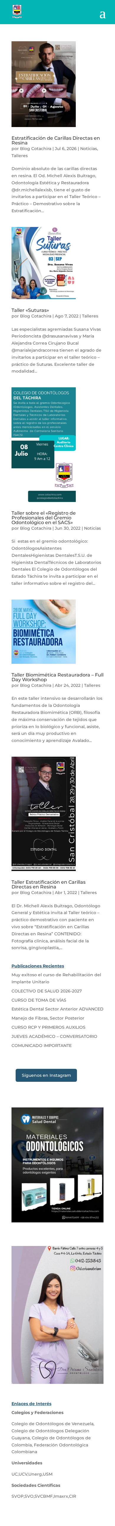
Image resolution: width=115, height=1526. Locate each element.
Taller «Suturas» (30, 310)
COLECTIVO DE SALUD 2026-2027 (47, 991)
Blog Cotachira (35, 148)
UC (15, 1474)
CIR (72, 1496)
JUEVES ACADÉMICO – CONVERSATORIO (54, 1036)
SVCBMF (43, 1496)
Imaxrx (61, 1496)
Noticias (88, 148)
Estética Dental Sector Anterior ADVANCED (58, 1009)
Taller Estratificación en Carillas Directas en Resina (49, 884)
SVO (29, 1496)
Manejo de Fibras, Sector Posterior (48, 1018)
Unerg (35, 1474)
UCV (23, 1474)
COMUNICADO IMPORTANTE (42, 1045)
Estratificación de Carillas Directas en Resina (56, 140)
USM (47, 1474)
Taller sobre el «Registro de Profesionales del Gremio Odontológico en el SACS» (44, 517)
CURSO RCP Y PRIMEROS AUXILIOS (49, 1027)
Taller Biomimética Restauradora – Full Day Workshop (58, 677)
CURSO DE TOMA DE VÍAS (39, 1000)
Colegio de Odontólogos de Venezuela (52, 1423)
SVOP (18, 1496)
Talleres (20, 155)
